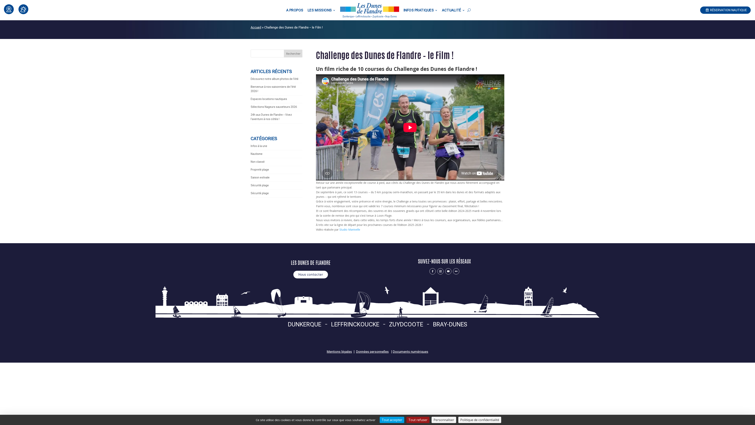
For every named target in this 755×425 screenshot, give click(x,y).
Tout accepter (392, 420)
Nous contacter (310, 274)
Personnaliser (444, 420)
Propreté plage (260, 169)
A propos (294, 10)
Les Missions (320, 10)
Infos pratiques (418, 10)
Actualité (451, 10)
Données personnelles (372, 352)
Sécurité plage (260, 185)
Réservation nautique (728, 10)
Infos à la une (259, 146)
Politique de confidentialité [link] (479, 420)
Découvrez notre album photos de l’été (274, 78)
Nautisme (256, 153)
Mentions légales (339, 352)
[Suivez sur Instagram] (440, 271)
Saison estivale (260, 177)
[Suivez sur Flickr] (456, 271)
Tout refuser (417, 420)
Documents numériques (410, 352)
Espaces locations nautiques (269, 99)
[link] (349, 229)
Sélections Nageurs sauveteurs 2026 (274, 106)
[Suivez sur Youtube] (448, 271)
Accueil (256, 27)
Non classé (258, 161)
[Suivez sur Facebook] (432, 271)
